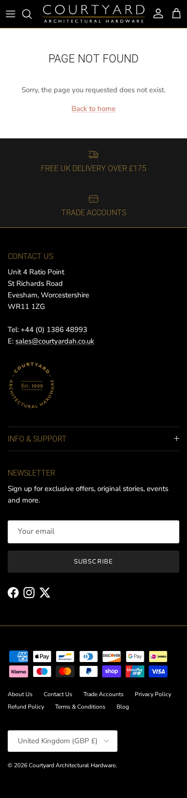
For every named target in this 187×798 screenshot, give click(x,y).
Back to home (93, 108)
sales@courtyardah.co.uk (54, 341)
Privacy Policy (153, 694)
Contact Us (58, 694)
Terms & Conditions (80, 707)
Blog (123, 707)
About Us (20, 694)
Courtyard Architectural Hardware (72, 765)
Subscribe (93, 561)
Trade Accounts (103, 694)
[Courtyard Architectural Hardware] (93, 14)
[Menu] (10, 14)
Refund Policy (26, 707)
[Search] (31, 14)
